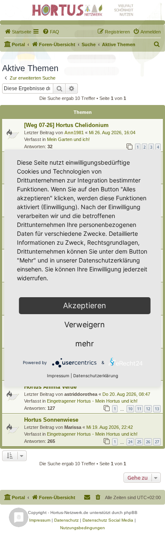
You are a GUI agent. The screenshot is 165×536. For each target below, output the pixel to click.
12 (148, 409)
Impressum (58, 375)
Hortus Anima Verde (50, 387)
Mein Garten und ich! (68, 139)
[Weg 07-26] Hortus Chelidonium (66, 125)
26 (148, 442)
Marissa (72, 427)
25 (139, 442)
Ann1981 (74, 132)
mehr (84, 343)
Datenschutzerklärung (95, 375)
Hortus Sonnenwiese (51, 420)
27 (157, 442)
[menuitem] (17, 32)
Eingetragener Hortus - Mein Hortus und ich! (92, 400)
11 (139, 409)
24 (130, 442)
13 (157, 409)
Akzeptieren (84, 305)
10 (130, 409)
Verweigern (84, 324)
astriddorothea (80, 394)
